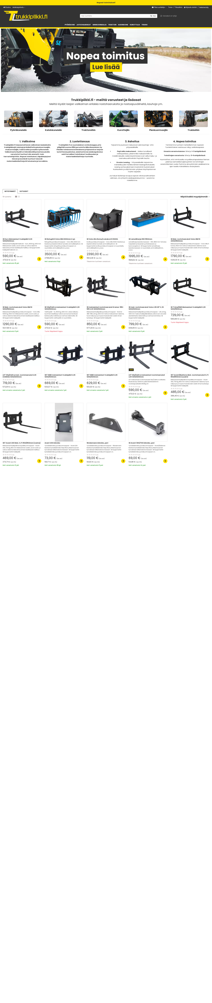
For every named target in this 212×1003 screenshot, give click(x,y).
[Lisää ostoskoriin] (39, 259)
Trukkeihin (193, 130)
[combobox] (118, 16)
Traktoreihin (88, 130)
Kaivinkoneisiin (53, 130)
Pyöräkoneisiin (18, 130)
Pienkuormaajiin (158, 130)
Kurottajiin (123, 130)
